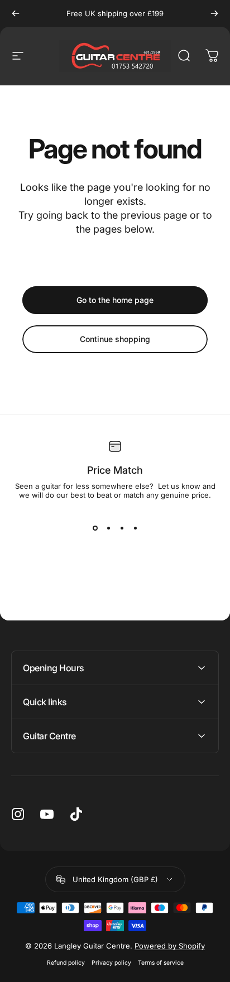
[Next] (214, 13)
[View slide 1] (95, 528)
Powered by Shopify (170, 945)
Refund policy (66, 962)
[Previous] (15, 13)
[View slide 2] (108, 528)
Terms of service (161, 962)
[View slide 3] (121, 528)
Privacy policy (111, 962)
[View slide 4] (135, 528)
